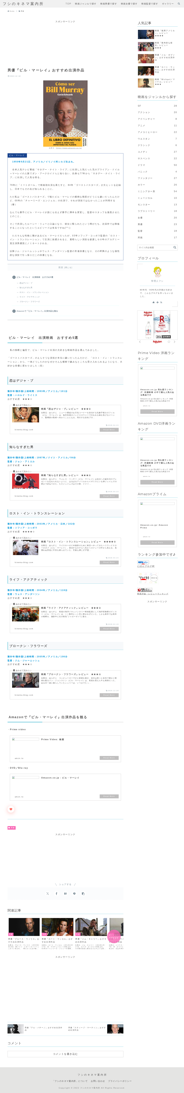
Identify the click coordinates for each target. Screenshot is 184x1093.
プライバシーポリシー (120, 1081)
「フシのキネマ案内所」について (70, 1081)
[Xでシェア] (47, 893)
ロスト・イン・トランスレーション (34, 292)
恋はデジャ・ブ (26, 283)
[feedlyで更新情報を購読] (157, 302)
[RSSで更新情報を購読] (161, 302)
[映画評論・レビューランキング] (144, 590)
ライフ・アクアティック (30, 297)
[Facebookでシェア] (56, 893)
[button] (83, 893)
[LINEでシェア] (74, 893)
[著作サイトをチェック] (153, 302)
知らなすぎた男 (26, 288)
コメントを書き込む (65, 1053)
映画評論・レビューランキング (153, 594)
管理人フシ (157, 281)
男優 (13, 828)
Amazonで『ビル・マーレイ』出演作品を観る (37, 311)
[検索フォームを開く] (179, 3)
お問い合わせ (98, 1081)
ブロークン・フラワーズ (30, 302)
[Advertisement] (65, 42)
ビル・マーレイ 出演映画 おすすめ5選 (35, 277)
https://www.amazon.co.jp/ (69, 148)
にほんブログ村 (146, 566)
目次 (60, 267)
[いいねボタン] (11, 809)
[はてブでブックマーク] (65, 893)
